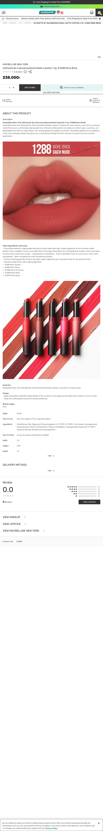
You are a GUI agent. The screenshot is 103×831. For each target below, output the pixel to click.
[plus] (14, 87)
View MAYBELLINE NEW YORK (21, 530)
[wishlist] (25, 72)
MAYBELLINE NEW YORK (15, 64)
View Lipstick (12, 524)
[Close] (99, 823)
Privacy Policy (51, 828)
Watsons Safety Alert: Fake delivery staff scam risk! (32, 18)
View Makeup (12, 517)
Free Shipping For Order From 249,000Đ (74, 18)
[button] (99, 12)
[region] (51, 825)
